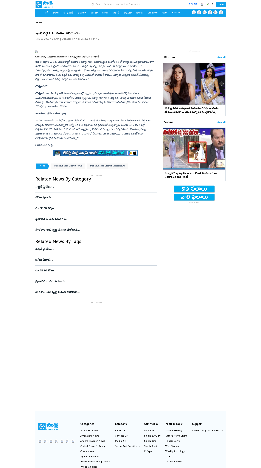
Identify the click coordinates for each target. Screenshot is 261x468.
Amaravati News (89, 436)
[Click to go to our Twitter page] (205, 12)
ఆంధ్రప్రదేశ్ (68, 13)
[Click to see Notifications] (202, 4)
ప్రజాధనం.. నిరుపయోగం (95, 219)
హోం (46, 12)
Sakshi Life (150, 441)
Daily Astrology (173, 430)
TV (211, 4)
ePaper (193, 4)
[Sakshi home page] (48, 427)
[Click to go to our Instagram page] (210, 12)
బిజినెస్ (116, 13)
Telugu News (172, 441)
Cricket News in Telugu (93, 446)
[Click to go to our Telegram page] (67, 441)
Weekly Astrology (175, 451)
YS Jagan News (173, 462)
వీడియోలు (153, 13)
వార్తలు (55, 13)
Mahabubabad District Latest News (107, 166)
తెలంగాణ (82, 13)
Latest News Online (176, 436)
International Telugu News (95, 462)
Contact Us (121, 436)
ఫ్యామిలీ (128, 13)
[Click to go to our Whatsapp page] (199, 12)
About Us (120, 430)
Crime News (87, 451)
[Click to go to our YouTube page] (215, 12)
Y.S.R (168, 456)
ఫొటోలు (139, 13)
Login (221, 4)
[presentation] (167, 84)
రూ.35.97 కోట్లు (87, 208)
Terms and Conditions (127, 446)
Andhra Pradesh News (92, 441)
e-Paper (176, 12)
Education (149, 430)
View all (221, 58)
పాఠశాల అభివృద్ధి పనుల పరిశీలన (92, 230)
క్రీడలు (105, 13)
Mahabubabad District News (68, 166)
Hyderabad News (90, 456)
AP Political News (90, 430)
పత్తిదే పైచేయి (95, 187)
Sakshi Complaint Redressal (207, 430)
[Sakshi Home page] (44, 4)
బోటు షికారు (96, 198)
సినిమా (94, 13)
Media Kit (120, 441)
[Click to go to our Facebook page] (194, 12)
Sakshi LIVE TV (152, 436)
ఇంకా (164, 13)
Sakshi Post (150, 446)
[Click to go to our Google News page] (221, 12)
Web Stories (172, 446)
